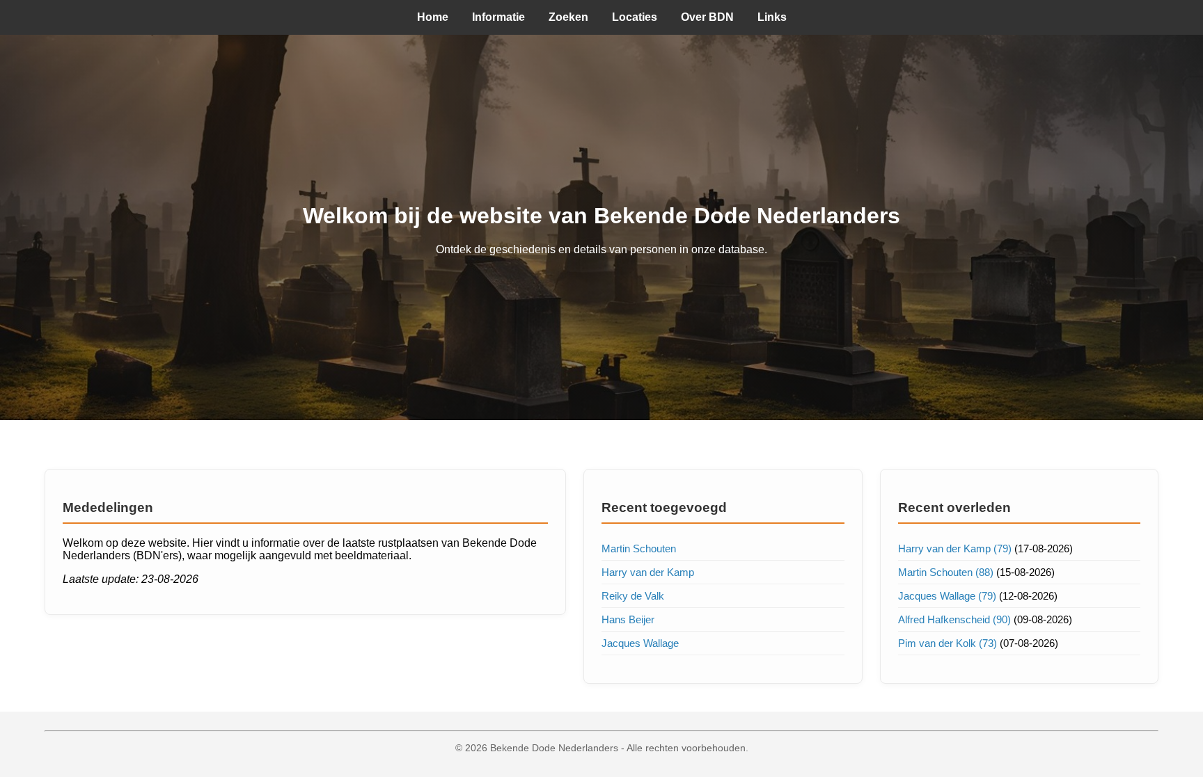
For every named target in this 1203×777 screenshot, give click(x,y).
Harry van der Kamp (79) (955, 548)
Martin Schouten (639, 548)
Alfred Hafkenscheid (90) (954, 619)
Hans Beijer (628, 619)
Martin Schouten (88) (945, 572)
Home (432, 17)
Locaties (634, 17)
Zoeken (568, 17)
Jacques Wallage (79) (947, 596)
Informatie (498, 17)
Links (772, 17)
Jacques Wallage (640, 643)
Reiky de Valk (633, 596)
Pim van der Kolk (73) (947, 643)
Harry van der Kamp (648, 572)
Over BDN (707, 17)
